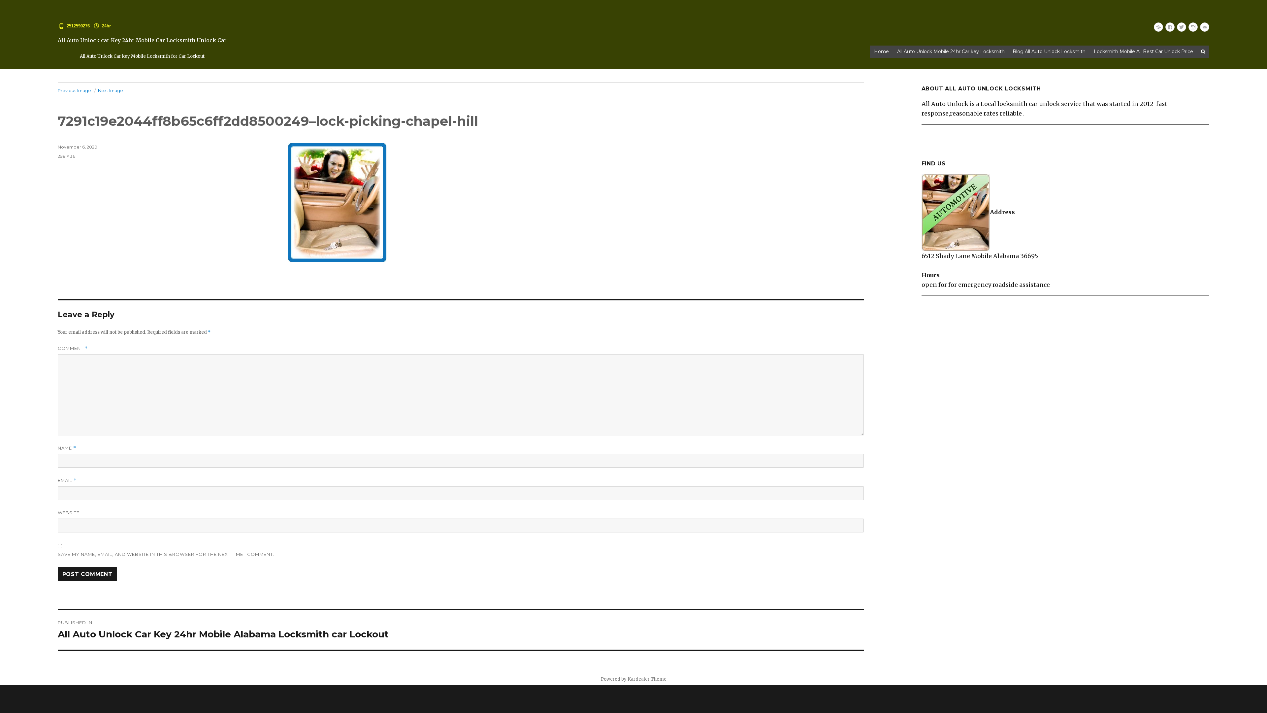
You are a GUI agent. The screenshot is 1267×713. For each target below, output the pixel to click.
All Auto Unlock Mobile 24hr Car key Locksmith (951, 51)
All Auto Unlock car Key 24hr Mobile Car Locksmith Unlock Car (142, 40)
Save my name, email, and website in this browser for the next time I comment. (166, 554)
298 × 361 (67, 156)
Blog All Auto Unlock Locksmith (1049, 51)
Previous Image (74, 90)
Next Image (110, 90)
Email (67, 480)
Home (881, 51)
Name (67, 448)
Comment (73, 348)
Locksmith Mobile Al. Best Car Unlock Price (1143, 51)
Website (69, 512)
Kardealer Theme (647, 679)
